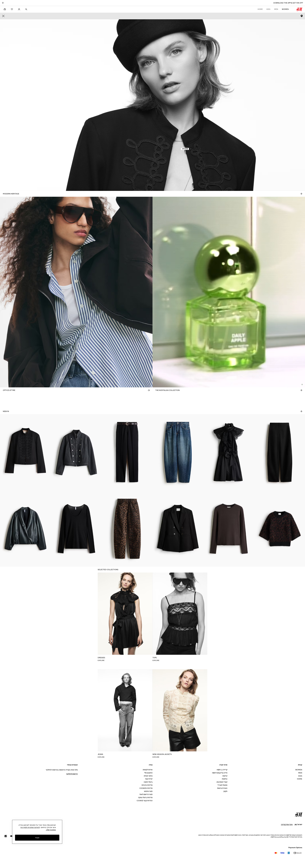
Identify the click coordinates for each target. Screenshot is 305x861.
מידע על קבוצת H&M (219, 773)
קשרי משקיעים (222, 782)
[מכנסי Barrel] (279, 452)
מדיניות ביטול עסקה (145, 797)
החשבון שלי (148, 773)
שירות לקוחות (147, 770)
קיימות (224, 776)
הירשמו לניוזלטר (72, 774)
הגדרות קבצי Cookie (144, 801)
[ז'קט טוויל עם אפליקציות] (25, 452)
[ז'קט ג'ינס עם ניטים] (76, 452)
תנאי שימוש (148, 791)
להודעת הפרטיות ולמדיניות (30, 827)
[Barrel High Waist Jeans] (127, 528)
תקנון (225, 791)
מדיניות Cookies (145, 788)
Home (260, 9)
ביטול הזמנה (148, 782)
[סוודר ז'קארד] (279, 528)
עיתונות (224, 779)
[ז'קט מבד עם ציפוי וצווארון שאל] (25, 528)
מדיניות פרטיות (147, 785)
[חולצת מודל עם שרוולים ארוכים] (228, 528)
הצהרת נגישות (222, 788)
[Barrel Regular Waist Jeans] (177, 452)
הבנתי (37, 838)
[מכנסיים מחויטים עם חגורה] (127, 452)
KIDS (268, 9)
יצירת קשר (148, 779)
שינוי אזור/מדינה (287, 824)
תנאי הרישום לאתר (145, 794)
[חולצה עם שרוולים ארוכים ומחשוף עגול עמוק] (76, 528)
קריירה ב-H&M (222, 770)
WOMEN (285, 9)
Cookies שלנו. (51, 830)
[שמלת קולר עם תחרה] (228, 452)
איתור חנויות (148, 776)
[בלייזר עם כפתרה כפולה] (177, 528)
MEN (276, 9)
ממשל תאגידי (222, 785)
